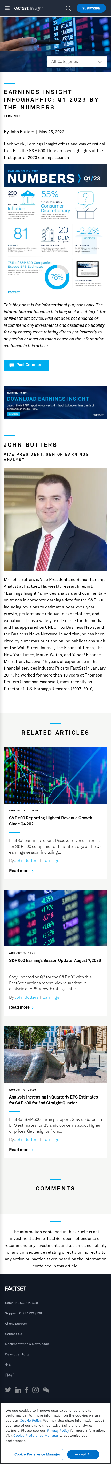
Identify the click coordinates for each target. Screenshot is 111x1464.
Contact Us (13, 1334)
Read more (19, 871)
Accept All (83, 1454)
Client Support (16, 1323)
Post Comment (29, 365)
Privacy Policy (58, 1431)
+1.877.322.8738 (30, 1313)
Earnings (12, 116)
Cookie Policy (30, 1420)
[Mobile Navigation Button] (9, 8)
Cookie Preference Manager (37, 1454)
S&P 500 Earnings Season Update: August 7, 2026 (55, 961)
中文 (8, 1364)
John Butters (22, 132)
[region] (55, 1433)
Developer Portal (18, 1354)
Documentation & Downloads (27, 1344)
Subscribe (91, 8)
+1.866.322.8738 (26, 1303)
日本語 (9, 1375)
